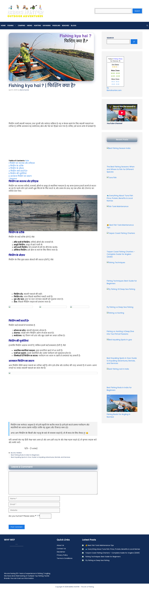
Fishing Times (118, 59)
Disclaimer (61, 552)
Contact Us (61, 548)
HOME (3, 25)
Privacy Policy (62, 555)
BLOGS (73, 25)
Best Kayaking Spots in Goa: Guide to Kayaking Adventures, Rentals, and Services (40, 457)
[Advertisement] (53, 107)
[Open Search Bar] (147, 25)
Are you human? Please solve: (22, 516)
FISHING (10, 25)
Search (137, 11)
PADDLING (56, 25)
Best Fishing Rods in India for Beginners (25, 455)
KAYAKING (47, 25)
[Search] (134, 41)
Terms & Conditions (64, 558)
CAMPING (21, 25)
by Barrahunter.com (114, 89)
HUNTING (37, 25)
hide (27, 160)
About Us (60, 545)
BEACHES (65, 25)
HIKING (29, 25)
